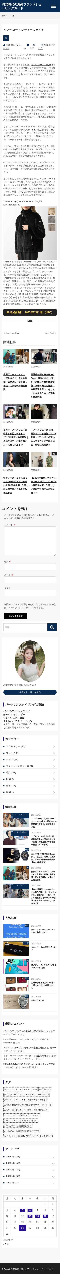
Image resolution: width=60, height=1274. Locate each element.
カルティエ (9, 1110)
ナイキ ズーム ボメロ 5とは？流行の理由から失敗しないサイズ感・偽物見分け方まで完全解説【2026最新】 (43, 840)
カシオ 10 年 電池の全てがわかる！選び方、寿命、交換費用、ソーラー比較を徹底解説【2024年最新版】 (43, 858)
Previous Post (12, 333)
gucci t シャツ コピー (14, 714)
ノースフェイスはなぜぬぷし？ (18, 1126)
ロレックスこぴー (38, 1000)
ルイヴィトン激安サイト (43, 1136)
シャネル (8, 1099)
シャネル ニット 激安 (13, 717)
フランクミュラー (26, 1094)
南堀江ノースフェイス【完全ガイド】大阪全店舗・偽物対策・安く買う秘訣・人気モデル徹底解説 (15, 382)
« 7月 (6, 1244)
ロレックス (9, 1089)
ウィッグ (12, 753)
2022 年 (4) (12, 1182)
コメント (10, 524)
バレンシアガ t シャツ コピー (17, 711)
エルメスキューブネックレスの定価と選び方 (24, 1047)
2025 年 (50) (13, 1163)
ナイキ (34, 1089)
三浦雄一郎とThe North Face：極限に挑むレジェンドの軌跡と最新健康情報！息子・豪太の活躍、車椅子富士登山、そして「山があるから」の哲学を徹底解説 (43, 385)
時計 (11, 772)
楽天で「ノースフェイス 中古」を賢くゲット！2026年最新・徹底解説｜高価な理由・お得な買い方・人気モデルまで (15, 437)
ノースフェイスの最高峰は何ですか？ (31, 1099)
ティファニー (10, 1094)
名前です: (8, 685)
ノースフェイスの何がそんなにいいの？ (22, 1115)
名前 (7, 561)
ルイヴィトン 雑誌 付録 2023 (17, 1136)
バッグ (12, 759)
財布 (11, 785)
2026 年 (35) (13, 1156)
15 (45, 1216)
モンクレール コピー (41, 64)
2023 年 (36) (13, 1176)
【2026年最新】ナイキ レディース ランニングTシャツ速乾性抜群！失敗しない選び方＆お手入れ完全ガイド (43, 485)
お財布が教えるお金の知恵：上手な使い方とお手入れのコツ (43, 985)
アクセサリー (15, 746)
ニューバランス (42, 1094)
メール (8, 575)
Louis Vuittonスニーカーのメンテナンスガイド (25, 1039)
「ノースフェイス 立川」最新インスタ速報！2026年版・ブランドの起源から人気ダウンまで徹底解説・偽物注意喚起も (43, 437)
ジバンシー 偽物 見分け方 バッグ (44, 948)
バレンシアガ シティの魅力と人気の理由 (23, 1031)
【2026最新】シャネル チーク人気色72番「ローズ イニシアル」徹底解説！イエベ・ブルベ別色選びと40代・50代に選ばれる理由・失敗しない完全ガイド (43, 896)
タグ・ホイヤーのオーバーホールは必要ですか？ (43, 930)
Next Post (50, 333)
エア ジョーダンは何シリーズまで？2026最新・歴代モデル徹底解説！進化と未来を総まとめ (43, 822)
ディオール (47, 1105)
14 (37, 1216)
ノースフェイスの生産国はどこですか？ (22, 1131)
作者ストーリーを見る (30, 692)
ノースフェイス (23, 1089)
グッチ (19, 1110)
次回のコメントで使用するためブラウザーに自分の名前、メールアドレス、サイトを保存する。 (30, 606)
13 (30, 1216)
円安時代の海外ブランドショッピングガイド (22, 6)
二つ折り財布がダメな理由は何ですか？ (22, 1105)
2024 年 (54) (13, 1169)
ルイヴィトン (45, 1089)
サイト (7, 588)
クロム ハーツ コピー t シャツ (17, 721)
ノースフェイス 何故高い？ (35, 1110)
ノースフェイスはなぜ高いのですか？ (21, 1120)
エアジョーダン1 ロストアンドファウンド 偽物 (44, 966)
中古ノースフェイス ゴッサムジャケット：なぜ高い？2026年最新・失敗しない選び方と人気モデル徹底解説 (15, 485)
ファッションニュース (20, 766)
